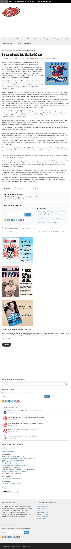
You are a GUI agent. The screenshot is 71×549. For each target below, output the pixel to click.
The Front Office (53, 58)
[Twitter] (8, 220)
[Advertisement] (46, 20)
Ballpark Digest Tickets (42, 514)
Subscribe (6, 344)
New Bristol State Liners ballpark (11, 478)
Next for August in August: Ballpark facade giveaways (22, 429)
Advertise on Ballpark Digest (44, 1)
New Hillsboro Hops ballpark (9, 464)
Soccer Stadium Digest (42, 516)
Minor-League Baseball (32, 58)
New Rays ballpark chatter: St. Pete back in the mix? (17, 232)
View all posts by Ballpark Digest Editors (15, 198)
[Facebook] (12, 220)
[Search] (66, 384)
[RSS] (5, 220)
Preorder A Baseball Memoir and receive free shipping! (22, 436)
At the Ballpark (7, 43)
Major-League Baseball (15, 39)
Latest (5, 407)
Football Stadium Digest (43, 512)
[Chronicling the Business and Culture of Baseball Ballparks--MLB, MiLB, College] (11, 16)
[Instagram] (19, 220)
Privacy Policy (31, 1)
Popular (11, 407)
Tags (17, 407)
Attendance (27, 43)
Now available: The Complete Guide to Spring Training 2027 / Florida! (26, 423)
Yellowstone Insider (42, 518)
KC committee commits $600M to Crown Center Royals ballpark (25, 411)
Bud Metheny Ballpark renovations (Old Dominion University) (18, 458)
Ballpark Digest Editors (9, 58)
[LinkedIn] (15, 220)
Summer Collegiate (44, 39)
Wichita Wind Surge (25, 228)
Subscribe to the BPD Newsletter (17, 1)
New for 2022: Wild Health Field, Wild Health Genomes (53, 232)
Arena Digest (40, 510)
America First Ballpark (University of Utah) (13, 456)
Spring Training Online (42, 506)
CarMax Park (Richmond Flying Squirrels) (13, 460)
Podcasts (18, 43)
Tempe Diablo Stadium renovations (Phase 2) (14, 471)
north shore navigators (11, 228)
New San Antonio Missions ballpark (11, 483)
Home (4, 39)
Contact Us (4, 1)
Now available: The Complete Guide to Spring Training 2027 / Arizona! (26, 417)
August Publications (42, 508)
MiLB (27, 39)
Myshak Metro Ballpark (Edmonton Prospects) (14, 465)
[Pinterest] (22, 220)
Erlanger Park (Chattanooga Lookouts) (12, 462)
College (56, 39)
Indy (34, 39)
